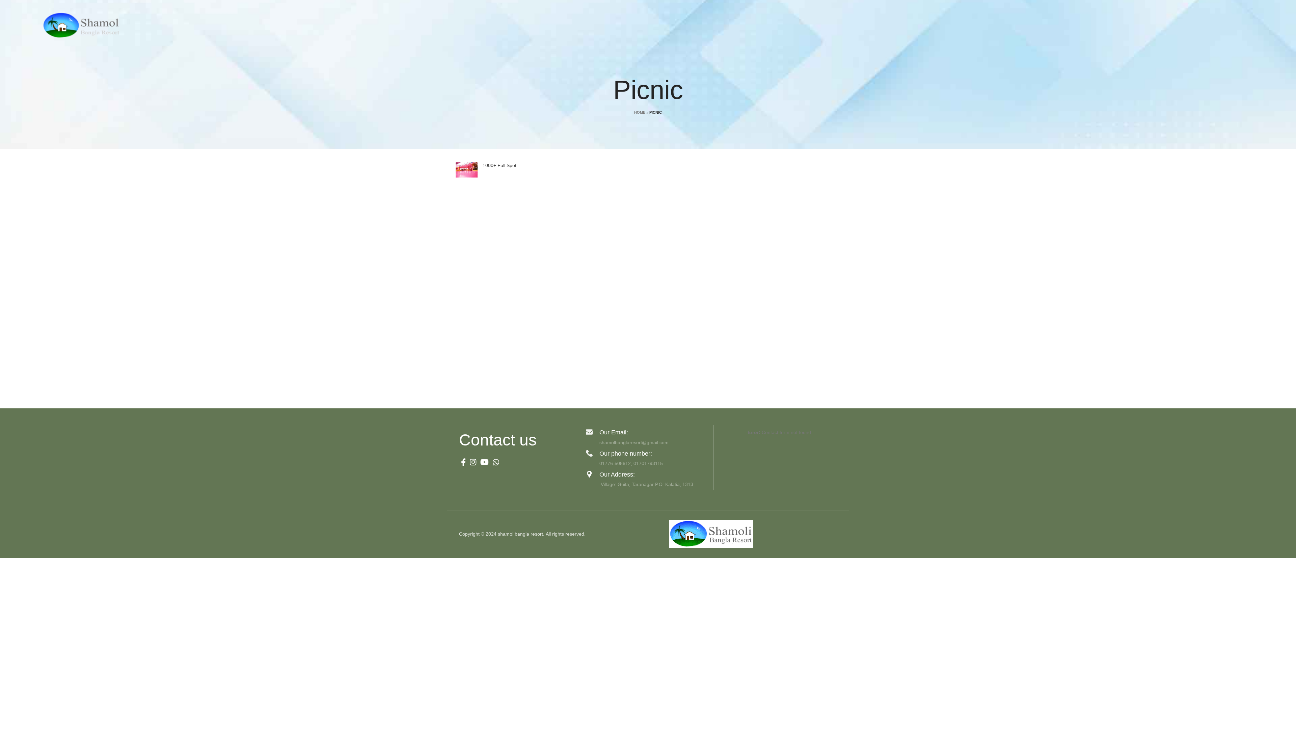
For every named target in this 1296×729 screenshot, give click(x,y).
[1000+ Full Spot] (467, 170)
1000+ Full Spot (499, 165)
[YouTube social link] (484, 462)
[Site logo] (83, 25)
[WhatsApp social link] (496, 462)
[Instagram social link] (473, 462)
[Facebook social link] (463, 462)
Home (639, 112)
